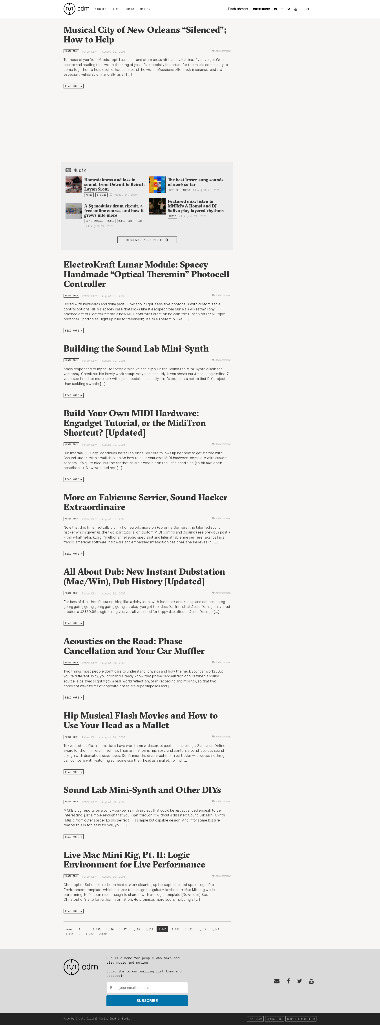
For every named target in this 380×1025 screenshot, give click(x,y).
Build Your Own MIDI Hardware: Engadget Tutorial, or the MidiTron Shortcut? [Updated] (135, 423)
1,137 (123, 929)
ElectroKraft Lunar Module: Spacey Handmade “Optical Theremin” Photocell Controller (146, 274)
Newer (70, 929)
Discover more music (145, 239)
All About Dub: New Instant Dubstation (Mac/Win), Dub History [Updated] (144, 576)
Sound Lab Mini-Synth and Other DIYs (142, 789)
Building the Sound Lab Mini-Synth (136, 348)
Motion (145, 9)
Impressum (255, 1019)
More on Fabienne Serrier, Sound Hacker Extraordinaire (145, 502)
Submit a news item (301, 1019)
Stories (100, 9)
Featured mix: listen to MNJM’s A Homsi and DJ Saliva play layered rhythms (196, 206)
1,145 (69, 933)
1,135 (96, 929)
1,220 (89, 933)
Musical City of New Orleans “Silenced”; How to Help (145, 34)
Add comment (223, 51)
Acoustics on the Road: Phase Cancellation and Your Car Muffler (134, 646)
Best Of (174, 190)
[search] (307, 9)
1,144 (215, 929)
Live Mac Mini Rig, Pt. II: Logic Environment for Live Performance (134, 859)
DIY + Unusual (94, 220)
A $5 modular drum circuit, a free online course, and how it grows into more (114, 210)
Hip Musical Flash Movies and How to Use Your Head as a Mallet (141, 720)
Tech (116, 9)
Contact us (274, 1019)
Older (103, 933)
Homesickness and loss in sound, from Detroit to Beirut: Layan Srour (114, 184)
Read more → (73, 86)
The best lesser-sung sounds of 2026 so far (195, 182)
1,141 (175, 929)
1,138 (136, 929)
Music (130, 9)
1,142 (189, 929)
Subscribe (147, 1001)
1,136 (110, 929)
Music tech (71, 51)
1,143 (202, 929)
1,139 (149, 929)
